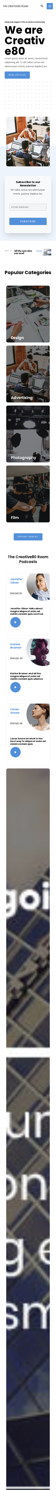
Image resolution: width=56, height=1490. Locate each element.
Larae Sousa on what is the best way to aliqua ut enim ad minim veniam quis (28, 741)
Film (15, 517)
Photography (23, 457)
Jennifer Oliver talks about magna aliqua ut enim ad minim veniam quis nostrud (26, 611)
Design (17, 337)
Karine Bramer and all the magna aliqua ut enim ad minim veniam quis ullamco (26, 676)
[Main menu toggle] (50, 6)
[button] (42, 6)
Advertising (22, 397)
